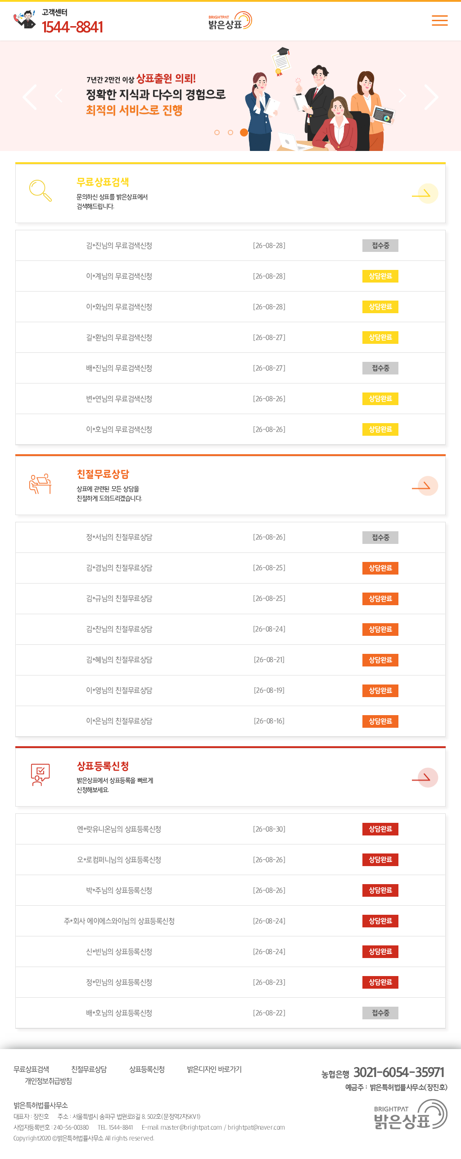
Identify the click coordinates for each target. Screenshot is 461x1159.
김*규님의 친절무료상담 (119, 598)
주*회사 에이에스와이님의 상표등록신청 (119, 921)
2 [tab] (230, 132)
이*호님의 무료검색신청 (119, 429)
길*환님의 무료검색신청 (119, 337)
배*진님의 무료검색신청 (119, 368)
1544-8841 (72, 28)
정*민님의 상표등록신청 (119, 982)
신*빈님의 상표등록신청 (119, 951)
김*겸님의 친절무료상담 (119, 567)
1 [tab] (217, 132)
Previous (29, 97)
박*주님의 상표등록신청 (119, 890)
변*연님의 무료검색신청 (119, 398)
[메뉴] (439, 20)
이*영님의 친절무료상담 (119, 690)
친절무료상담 (88, 1069)
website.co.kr (214, 1138)
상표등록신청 (146, 1069)
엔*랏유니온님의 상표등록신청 (119, 829)
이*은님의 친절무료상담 (119, 721)
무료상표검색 (31, 1069)
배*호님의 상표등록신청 (119, 1013)
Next (431, 97)
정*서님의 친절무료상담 (119, 537)
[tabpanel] (230, 96)
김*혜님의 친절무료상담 (119, 659)
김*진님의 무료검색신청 (119, 245)
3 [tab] (244, 132)
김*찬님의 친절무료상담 (119, 629)
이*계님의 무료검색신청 (119, 276)
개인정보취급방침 (48, 1081)
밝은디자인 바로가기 (214, 1069)
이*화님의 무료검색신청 (119, 306)
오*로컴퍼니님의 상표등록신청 (119, 859)
